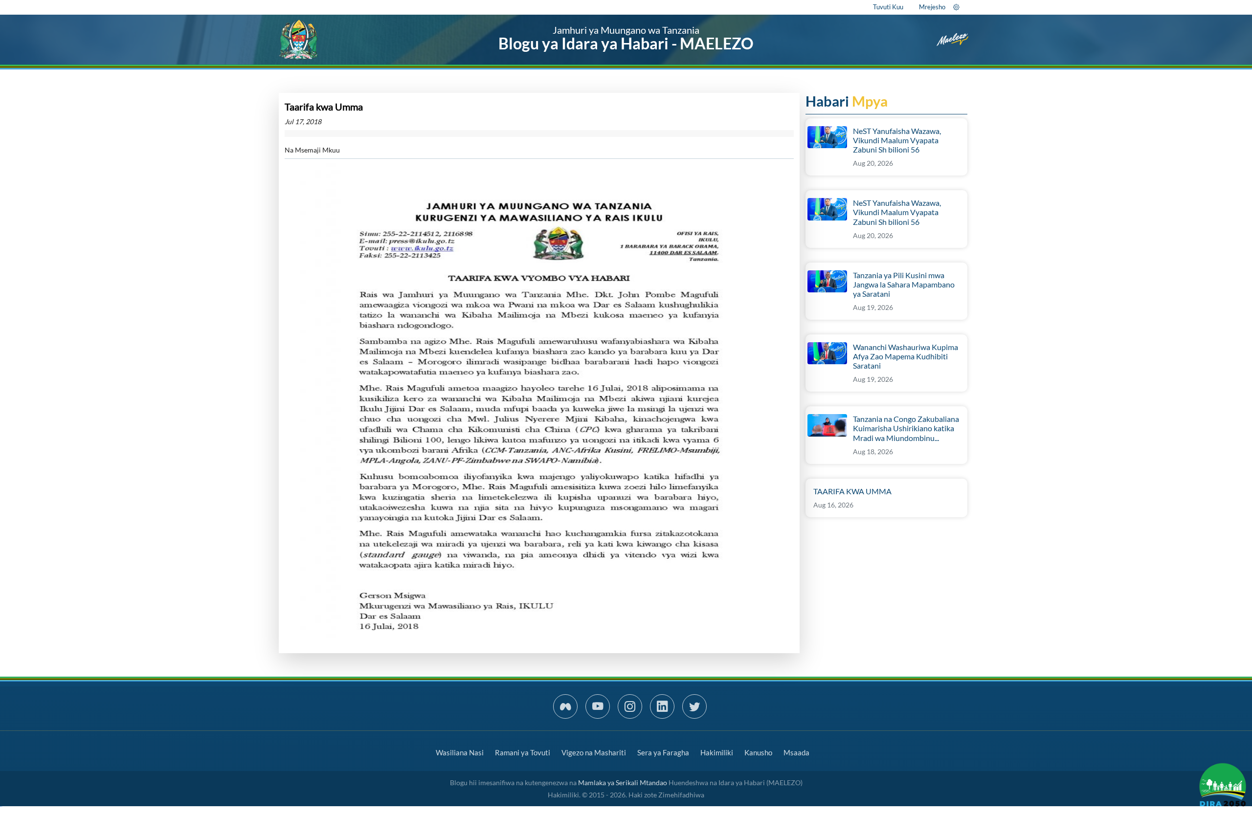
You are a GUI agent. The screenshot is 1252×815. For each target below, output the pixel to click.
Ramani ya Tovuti (522, 752)
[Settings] (956, 7)
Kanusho (758, 752)
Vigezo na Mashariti (593, 752)
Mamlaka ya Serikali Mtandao (622, 782)
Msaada (796, 752)
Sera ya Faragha (663, 752)
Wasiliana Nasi (460, 752)
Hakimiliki (716, 752)
